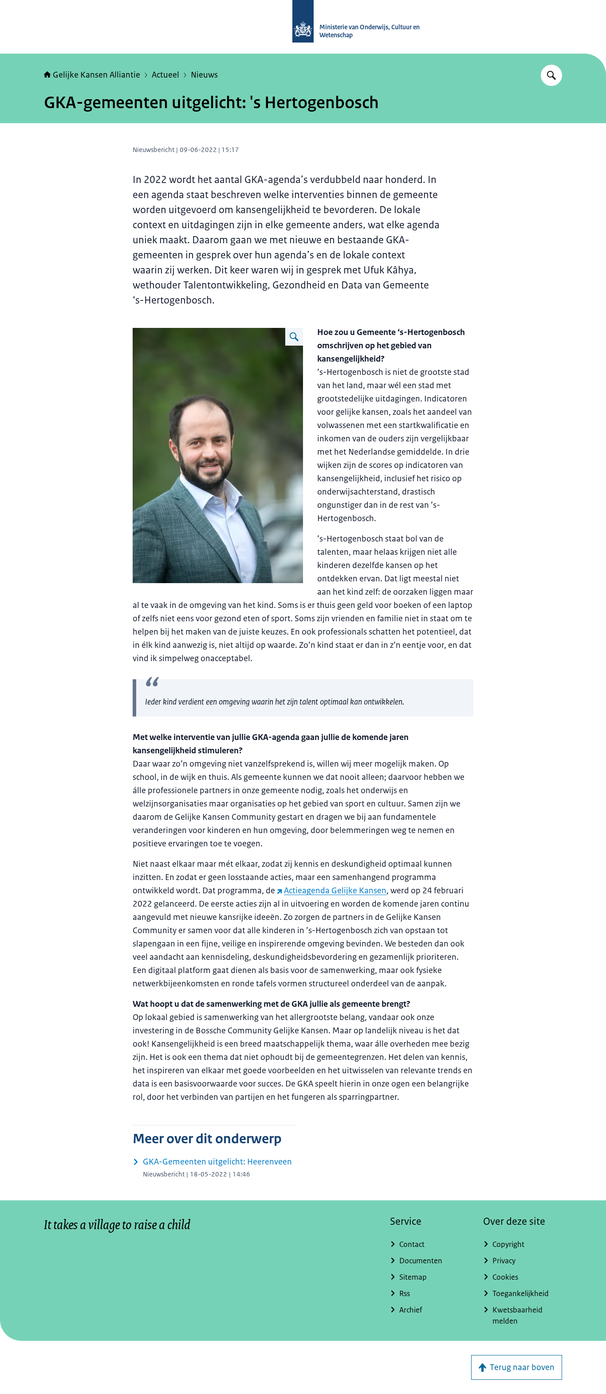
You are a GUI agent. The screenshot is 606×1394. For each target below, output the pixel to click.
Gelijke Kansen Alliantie (96, 75)
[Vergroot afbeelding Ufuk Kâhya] (294, 337)
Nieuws (204, 75)
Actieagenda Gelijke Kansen (335, 890)
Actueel (165, 75)
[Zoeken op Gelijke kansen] (551, 75)
